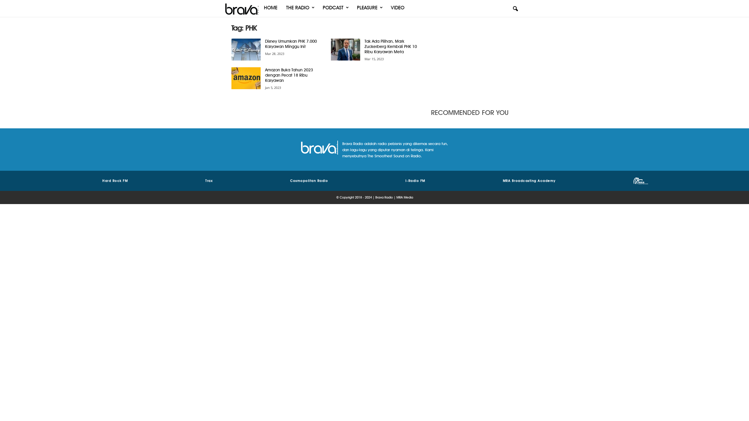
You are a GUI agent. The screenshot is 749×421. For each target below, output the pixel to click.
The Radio (297, 8)
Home (270, 8)
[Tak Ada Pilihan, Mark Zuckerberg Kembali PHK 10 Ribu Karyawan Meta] (345, 50)
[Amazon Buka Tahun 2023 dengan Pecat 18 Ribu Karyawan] (246, 78)
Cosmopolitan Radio (309, 181)
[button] (515, 9)
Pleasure (367, 8)
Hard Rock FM (115, 181)
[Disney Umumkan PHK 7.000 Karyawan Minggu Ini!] (246, 50)
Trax (209, 181)
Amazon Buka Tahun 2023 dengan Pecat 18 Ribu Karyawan (289, 75)
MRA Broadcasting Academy (529, 181)
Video (397, 8)
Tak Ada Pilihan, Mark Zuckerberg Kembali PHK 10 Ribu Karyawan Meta (391, 46)
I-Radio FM (415, 181)
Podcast (333, 8)
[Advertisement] (474, 59)
